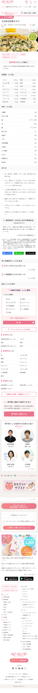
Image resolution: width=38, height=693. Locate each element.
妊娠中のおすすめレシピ (13, 7)
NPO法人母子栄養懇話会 (25, 235)
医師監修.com (26, 633)
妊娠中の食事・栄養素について (17, 394)
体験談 (5, 617)
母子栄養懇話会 (26, 649)
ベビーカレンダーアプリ (28, 613)
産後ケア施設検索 (8, 635)
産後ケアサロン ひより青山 (28, 636)
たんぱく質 (23, 355)
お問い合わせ (18, 682)
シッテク (24, 628)
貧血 (2, 342)
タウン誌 (24, 596)
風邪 (21, 346)
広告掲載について (22, 679)
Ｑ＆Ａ (5, 614)
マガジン (24, 594)
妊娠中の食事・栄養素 (30, 13)
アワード (24, 591)
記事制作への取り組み (11, 586)
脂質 (2, 362)
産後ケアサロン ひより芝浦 (28, 638)
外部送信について (26, 677)
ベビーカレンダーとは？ (15, 674)
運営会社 (25, 674)
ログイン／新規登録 (19, 660)
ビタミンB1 (4, 369)
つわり (22, 339)
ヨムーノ (24, 631)
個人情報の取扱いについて (13, 677)
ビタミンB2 (23, 369)
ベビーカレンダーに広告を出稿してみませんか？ (19, 506)
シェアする (8, 253)
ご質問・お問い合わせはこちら (19, 527)
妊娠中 (5, 604)
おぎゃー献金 (26, 646)
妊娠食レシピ (7, 625)
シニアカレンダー (27, 626)
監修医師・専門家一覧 (11, 590)
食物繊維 (23, 372)
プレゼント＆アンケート (28, 602)
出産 (4, 607)
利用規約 (30, 679)
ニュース (5, 594)
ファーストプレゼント (28, 607)
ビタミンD (23, 365)
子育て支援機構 (26, 644)
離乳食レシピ (7, 622)
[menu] (35, 2)
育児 (4, 609)
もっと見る (31, 270)
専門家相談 (6, 597)
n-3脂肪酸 (4, 372)
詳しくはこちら (29, 574)
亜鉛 (2, 376)
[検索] (31, 2)
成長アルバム (7, 630)
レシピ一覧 (27, 7)
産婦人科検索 (7, 637)
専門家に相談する (19, 413)
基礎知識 (5, 599)
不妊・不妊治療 (7, 612)
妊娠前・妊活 (7, 602)
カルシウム (23, 359)
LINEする (20, 253)
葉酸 (2, 359)
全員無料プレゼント (27, 604)
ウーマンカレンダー (27, 623)
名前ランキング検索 (27, 589)
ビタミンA (23, 362)
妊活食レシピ (7, 627)
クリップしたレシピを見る (20, 329)
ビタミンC (4, 365)
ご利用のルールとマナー (19, 515)
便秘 (21, 342)
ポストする (31, 253)
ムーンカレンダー (27, 621)
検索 (19, 322)
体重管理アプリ (26, 615)
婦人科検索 (6, 640)
